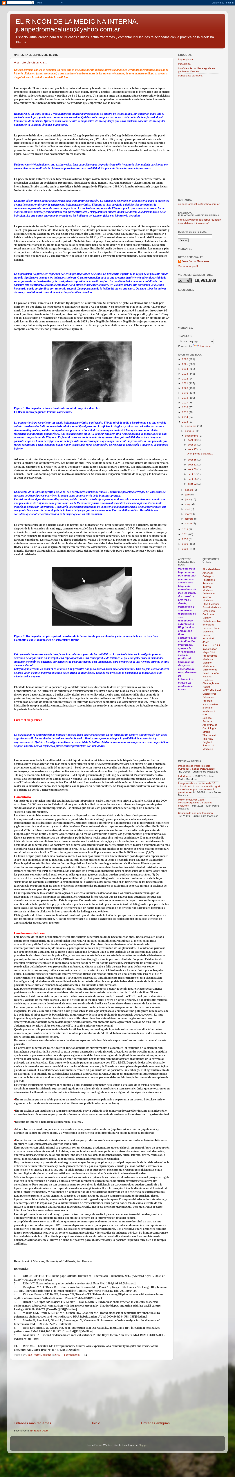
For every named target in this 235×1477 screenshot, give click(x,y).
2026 (185, 359)
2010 (185, 539)
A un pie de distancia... (30, 62)
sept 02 (192, 483)
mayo (188, 504)
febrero (189, 518)
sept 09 (192, 469)
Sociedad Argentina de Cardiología (210, 725)
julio (187, 494)
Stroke (206, 731)
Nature (206, 686)
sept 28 (192, 444)
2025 (185, 364)
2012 (185, 529)
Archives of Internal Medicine (209, 597)
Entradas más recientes (32, 1423)
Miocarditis (184, 64)
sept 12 (192, 464)
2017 (185, 402)
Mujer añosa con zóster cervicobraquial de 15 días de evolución (195, 802)
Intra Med (208, 638)
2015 (185, 412)
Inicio (96, 1423)
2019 (185, 393)
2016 (185, 407)
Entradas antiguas (155, 1423)
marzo (189, 514)
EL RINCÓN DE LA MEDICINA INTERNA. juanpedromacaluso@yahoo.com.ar (77, 25)
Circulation (209, 611)
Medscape (209, 666)
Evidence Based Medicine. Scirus (212, 631)
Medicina (208, 659)
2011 (185, 534)
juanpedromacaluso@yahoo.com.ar (199, 204)
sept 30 (192, 440)
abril (188, 509)
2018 (185, 398)
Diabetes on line (212, 621)
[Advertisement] (92, 1390)
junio (188, 499)
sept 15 (192, 459)
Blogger (142, 1445)
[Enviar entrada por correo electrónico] (85, 1354)
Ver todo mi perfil (188, 266)
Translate (205, 346)
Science (207, 718)
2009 (185, 544)
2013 (185, 421)
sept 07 (192, 474)
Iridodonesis (185, 776)
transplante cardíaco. (190, 75)
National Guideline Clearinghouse (211, 680)
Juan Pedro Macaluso (195, 261)
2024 (185, 369)
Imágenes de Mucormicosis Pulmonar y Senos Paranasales (196, 767)
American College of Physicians (209, 576)
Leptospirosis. (186, 59)
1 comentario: (72, 1354)
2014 (185, 417)
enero (189, 523)
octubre (190, 431)
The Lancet (209, 735)
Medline (207, 662)
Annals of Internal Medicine (208, 587)
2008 (185, 549)
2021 (185, 383)
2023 (185, 373)
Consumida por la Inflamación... (196, 813)
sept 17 (192, 449)
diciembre (191, 426)
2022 (185, 378)
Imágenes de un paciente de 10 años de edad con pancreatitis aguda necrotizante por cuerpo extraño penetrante (199, 788)
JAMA (206, 642)
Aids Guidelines (211, 569)
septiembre (192, 435)
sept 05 (192, 479)
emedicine (208, 624)
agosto (189, 489)
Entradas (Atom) (39, 1430)
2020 (185, 388)
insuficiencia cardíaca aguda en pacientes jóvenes (196, 70)
